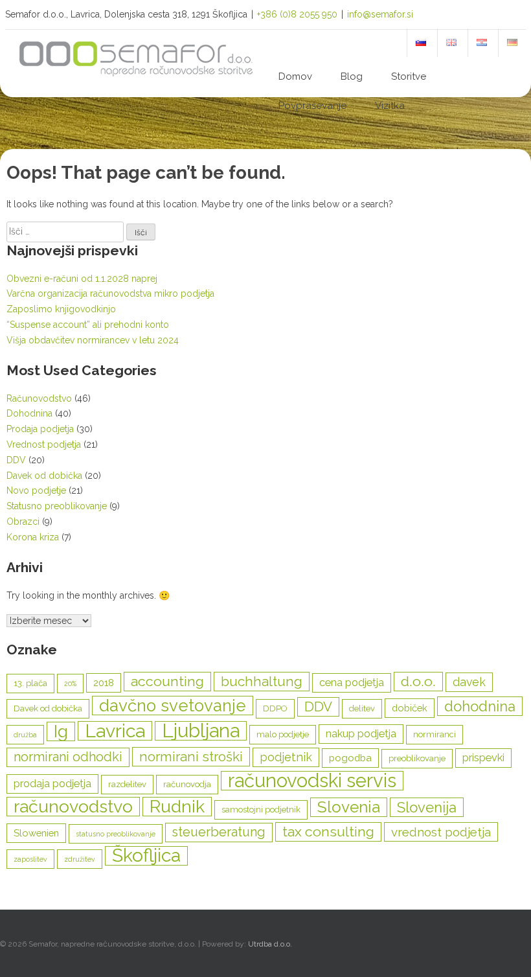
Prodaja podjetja (40, 429)
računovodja (187, 784)
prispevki (483, 758)
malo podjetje (282, 734)
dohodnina (479, 706)
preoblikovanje (417, 758)
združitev (79, 859)
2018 (103, 682)
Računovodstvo (39, 398)
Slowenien (36, 832)
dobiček (409, 707)
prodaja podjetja (52, 783)
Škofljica (146, 856)
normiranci (434, 734)
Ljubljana (201, 731)
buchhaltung (261, 681)
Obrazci (23, 521)
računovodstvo (73, 806)
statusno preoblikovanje (115, 834)
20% (70, 683)
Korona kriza (32, 537)
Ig (61, 731)
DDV (16, 460)
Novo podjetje (36, 490)
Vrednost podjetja (43, 444)
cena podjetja (351, 682)
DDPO (275, 708)
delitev (362, 708)
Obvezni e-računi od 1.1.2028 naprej (81, 278)
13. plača (30, 683)
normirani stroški (191, 756)
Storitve (408, 76)
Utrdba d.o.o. (270, 943)
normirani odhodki (68, 757)
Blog (352, 76)
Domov (295, 76)
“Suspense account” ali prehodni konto (87, 324)
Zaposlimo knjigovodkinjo (61, 309)
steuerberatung (219, 832)
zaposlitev (30, 859)
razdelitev (127, 784)
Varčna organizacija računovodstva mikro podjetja (110, 293)
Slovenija (427, 807)
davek (469, 682)
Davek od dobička (44, 475)
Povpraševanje (312, 105)
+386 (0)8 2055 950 (297, 14)
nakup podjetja (361, 734)
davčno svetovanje (172, 705)
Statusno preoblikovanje (56, 506)
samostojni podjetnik (260, 809)
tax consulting (328, 831)
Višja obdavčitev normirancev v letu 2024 (92, 340)
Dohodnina (29, 413)
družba (25, 735)
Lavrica (115, 731)
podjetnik (286, 757)
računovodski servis (312, 780)
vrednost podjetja (441, 832)
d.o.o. (418, 681)
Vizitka (390, 105)
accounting (167, 681)
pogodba (350, 757)
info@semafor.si (380, 14)
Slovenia (348, 807)
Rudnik (177, 806)
